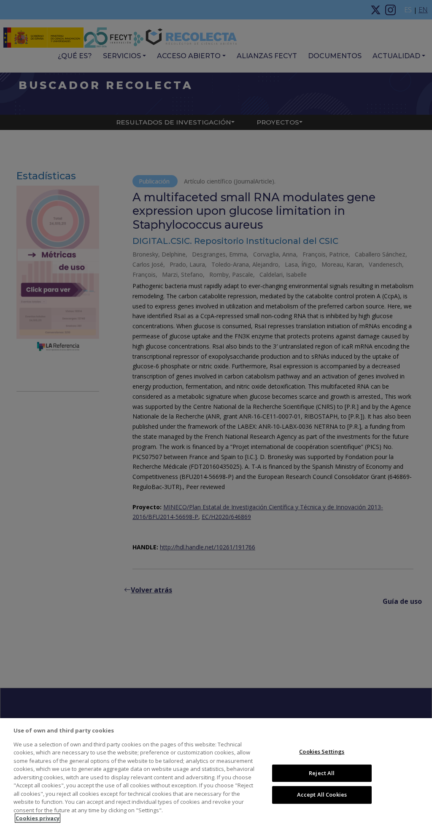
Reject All (322, 773)
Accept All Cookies (322, 794)
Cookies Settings (321, 751)
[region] (216, 772)
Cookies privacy (37, 818)
